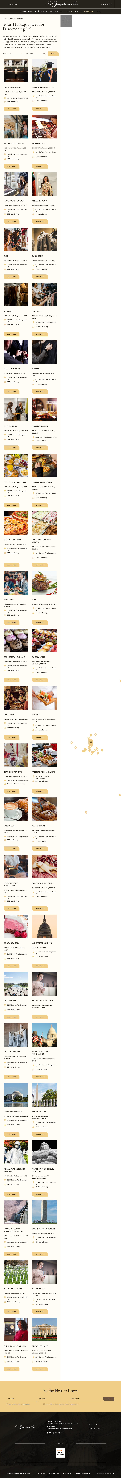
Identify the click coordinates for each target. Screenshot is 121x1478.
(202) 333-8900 (12, 4)
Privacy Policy (25, 1404)
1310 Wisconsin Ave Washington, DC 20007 (62, 1424)
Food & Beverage (41, 11)
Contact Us (95, 1429)
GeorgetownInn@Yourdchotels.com (59, 1429)
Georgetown (88, 11)
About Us (94, 1424)
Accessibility (42, 1473)
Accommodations (26, 11)
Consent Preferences (82, 1473)
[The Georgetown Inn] (60, 4)
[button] (11, 109)
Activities (78, 11)
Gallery (98, 11)
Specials (69, 11)
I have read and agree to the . (19, 1404)
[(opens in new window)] (60, 1453)
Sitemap (68, 1473)
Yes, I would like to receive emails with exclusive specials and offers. (62, 1404)
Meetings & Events (56, 11)
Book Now (106, 4)
